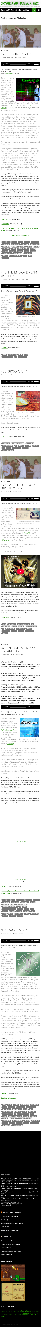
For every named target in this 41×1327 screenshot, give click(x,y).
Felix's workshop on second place (11, 1251)
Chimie (4, 354)
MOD (26, 909)
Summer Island (7, 253)
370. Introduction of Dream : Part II (18, 649)
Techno (8, 481)
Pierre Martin (6, 1120)
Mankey (26, 1116)
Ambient (4, 269)
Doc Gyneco (30, 443)
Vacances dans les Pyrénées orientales (12, 1223)
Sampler (5, 1123)
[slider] (36, 64)
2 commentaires (16, 492)
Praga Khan (28, 533)
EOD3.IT (5, 348)
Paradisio (13, 1118)
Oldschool (20, 628)
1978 (2, 1314)
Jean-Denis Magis (23, 1113)
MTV (32, 909)
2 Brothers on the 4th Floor (10, 1311)
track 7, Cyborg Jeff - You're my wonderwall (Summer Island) (18, 1180)
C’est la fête (6, 540)
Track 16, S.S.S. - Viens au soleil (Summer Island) (15, 1195)
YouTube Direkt (20, 841)
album (14, 242)
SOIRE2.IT (5, 219)
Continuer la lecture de (20, 235)
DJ (32, 624)
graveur (17, 1111)
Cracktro (35, 242)
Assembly (10, 744)
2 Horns (19, 1311)
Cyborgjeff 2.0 (8, 1236)
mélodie (20, 909)
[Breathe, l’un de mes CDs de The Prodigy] (28, 401)
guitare (36, 246)
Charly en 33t (5, 1226)
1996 (4, 900)
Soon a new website (7, 1241)
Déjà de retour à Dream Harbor (10, 1230)
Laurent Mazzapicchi (9, 909)
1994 (4, 242)
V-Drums (12, 915)
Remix (26, 251)
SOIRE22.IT (5, 224)
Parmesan (21, 1118)
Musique (5, 911)
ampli (20, 242)
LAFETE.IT (5, 617)
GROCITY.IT (6, 436)
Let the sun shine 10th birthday (10, 1244)
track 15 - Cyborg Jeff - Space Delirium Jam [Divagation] (17, 1199)
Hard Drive (6, 248)
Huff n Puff (32, 1111)
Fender (23, 246)
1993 (18, 1314)
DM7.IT (4, 1093)
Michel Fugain (10, 628)
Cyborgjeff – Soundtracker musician (15, 10)
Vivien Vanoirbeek (17, 1125)
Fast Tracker (6, 1109)
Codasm (27, 242)
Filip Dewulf (6, 626)
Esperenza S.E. (10, 73)
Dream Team (6, 246)
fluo (25, 1109)
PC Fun (12, 911)
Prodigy (20, 251)
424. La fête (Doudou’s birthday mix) (19, 486)
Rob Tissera (35, 1120)
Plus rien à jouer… (6, 1220)
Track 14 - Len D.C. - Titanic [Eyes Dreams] (13, 1178)
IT (15, 357)
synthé (10, 913)
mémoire (5, 251)
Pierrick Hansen (17, 1120)
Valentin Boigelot (15, 255)
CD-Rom (36, 900)
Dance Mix (12, 1107)
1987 (7, 1314)
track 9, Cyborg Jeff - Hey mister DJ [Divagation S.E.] (16, 1188)
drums (33, 902)
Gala (30, 1109)
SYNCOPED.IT (5, 1204)
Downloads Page (6, 1205)
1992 (15, 1314)
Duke (12, 904)
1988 (10, 1314)
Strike (19, 1123)
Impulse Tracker (7, 1113)
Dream (20, 354)
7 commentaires (21, 57)
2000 (10, 1317)
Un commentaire (18, 654)
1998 (9, 242)
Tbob (8, 448)
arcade (16, 1104)
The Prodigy (28, 253)
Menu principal (38, 10)
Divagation (24, 902)
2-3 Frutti (31, 1311)
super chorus (18, 253)
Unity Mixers (6, 1125)
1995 (25, 1314)
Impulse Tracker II (23, 248)
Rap (2, 368)
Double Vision (31, 1107)
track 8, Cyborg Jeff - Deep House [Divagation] (15, 1183)
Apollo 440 (20, 900)
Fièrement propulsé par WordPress (10, 1324)
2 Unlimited (25, 1311)
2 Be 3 (2, 1311)
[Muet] (32, 64)
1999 (7, 1317)
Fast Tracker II (17, 1109)
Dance (3, 927)
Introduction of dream (10, 906)
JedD (24, 906)
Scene (4, 913)
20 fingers (36, 1311)
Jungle (8, 50)
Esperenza (15, 246)
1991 (12, 1314)
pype (33, 911)
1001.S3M (4, 1202)
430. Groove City (14, 371)
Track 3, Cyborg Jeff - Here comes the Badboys (15, 1192)
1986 (5, 1314)
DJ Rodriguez (35, 244)
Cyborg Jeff (6, 244)
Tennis (21, 631)
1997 (9, 900)
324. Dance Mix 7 (14, 930)
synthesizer (18, 913)
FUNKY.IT (5, 886)
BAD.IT (3, 1187)
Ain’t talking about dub (9, 730)
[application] (20, 64)
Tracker (5, 255)
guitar (30, 246)
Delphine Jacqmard (18, 443)
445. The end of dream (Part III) (19, 274)
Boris (4, 624)
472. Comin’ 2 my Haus (18, 54)
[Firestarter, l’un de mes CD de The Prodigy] (28, 305)
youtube (20, 915)
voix (30, 255)
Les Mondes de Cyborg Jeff (12, 1212)
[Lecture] (3, 64)
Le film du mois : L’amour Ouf (9, 1216)
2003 (13, 900)
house (3, 50)
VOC (25, 255)
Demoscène (25, 244)
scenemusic (5, 644)
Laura (4, 1116)
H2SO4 (24, 1111)
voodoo (5, 258)
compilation (25, 1104)
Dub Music (5, 904)
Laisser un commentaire (21, 279)
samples (33, 251)
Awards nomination (6, 1254)
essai (26, 354)
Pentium (12, 251)
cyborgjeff (15, 244)
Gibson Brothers (7, 1111)
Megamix (9, 927)
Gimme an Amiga (6, 1247)
